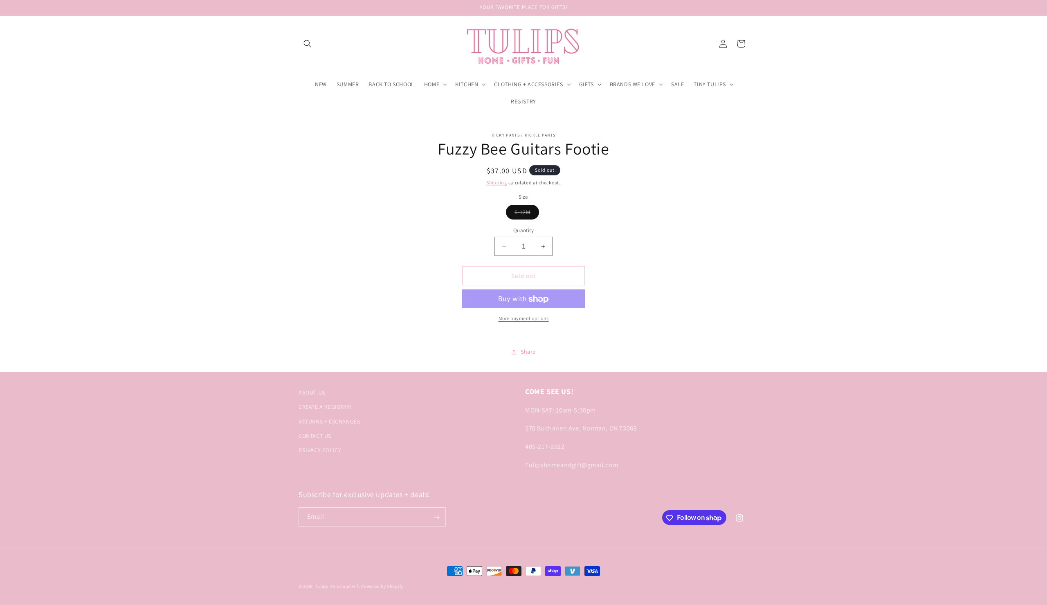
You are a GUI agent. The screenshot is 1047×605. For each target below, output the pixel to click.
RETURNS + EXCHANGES (329, 421)
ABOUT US (312, 392)
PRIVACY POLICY (320, 449)
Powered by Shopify (382, 586)
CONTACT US (315, 435)
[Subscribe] (436, 517)
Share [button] (528, 351)
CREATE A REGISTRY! (325, 406)
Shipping (496, 182)
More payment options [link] (524, 319)
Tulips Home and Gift (337, 586)
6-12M (527, 214)
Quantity (523, 230)
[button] (308, 44)
